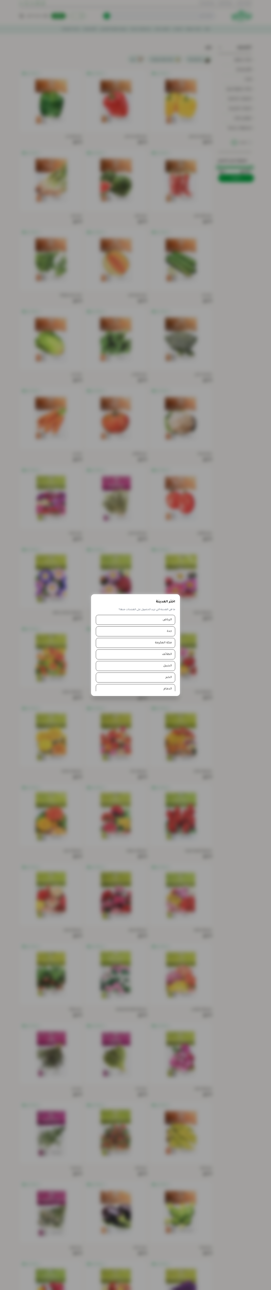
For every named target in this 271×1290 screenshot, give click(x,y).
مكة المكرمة (163, 643)
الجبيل (167, 666)
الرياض (167, 619)
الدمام (167, 689)
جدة (169, 631)
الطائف (167, 654)
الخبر (168, 677)
